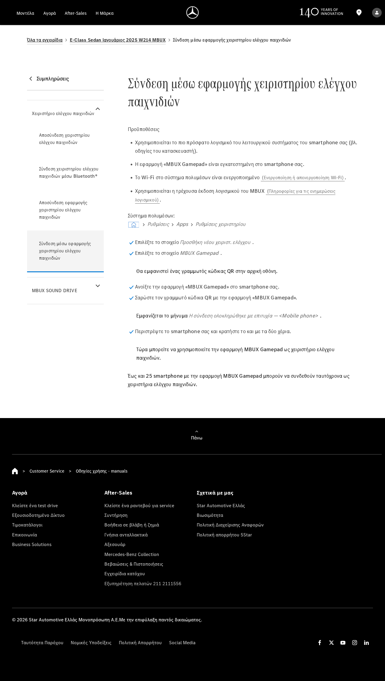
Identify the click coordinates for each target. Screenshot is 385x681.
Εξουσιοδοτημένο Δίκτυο (38, 515)
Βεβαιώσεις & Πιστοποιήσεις (133, 564)
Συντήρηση (116, 515)
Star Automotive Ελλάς (221, 505)
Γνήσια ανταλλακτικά (126, 535)
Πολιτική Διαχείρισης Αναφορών (230, 525)
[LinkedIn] (366, 642)
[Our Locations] (359, 12)
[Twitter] (331, 642)
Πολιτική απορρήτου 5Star (224, 535)
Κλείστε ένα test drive (35, 505)
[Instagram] (354, 642)
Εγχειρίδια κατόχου (124, 573)
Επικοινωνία (24, 535)
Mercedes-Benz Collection (131, 554)
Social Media (182, 642)
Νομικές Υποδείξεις (91, 642)
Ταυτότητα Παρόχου (42, 642)
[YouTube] (342, 642)
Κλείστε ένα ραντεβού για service (139, 505)
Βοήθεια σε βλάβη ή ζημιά (131, 525)
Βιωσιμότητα (210, 515)
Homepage (15, 471)
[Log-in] (377, 12)
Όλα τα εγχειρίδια (45, 40)
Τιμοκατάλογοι (27, 525)
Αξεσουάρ (114, 544)
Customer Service (46, 471)
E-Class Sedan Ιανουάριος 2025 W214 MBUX (118, 40)
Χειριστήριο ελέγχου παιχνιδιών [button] (63, 113)
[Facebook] (319, 642)
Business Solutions (31, 544)
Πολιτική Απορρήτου (140, 642)
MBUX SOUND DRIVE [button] (54, 290)
